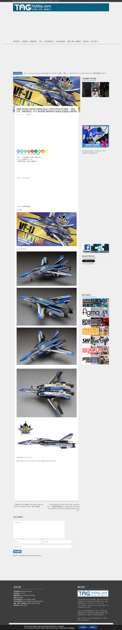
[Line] (39, 151)
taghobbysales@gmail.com (90, 153)
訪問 (40, 41)
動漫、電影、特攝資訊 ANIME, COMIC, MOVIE (27, 603)
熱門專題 (24, 41)
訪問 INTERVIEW (18, 597)
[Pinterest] (32, 151)
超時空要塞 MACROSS (25, 77)
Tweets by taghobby (88, 264)
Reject (93, 627)
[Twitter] (21, 151)
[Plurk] (28, 151)
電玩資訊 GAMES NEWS (20, 605)
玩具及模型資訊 (48, 41)
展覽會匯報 (33, 41)
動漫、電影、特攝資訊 (74, 41)
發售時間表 (16, 41)
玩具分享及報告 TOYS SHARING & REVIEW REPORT (28, 601)
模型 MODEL (16, 77)
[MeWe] (35, 151)
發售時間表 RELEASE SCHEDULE (23, 591)
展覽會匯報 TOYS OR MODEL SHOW (24, 595)
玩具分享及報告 (60, 41)
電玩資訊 (85, 41)
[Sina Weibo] (46, 151)
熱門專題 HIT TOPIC (19, 593)
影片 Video (94, 41)
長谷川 (30, 114)
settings (72, 628)
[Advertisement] (61, 25)
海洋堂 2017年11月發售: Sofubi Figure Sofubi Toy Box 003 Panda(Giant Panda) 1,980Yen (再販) (28, 505)
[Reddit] (42, 151)
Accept (83, 627)
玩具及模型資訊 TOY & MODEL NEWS (24, 599)
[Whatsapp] (25, 151)
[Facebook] (18, 151)
